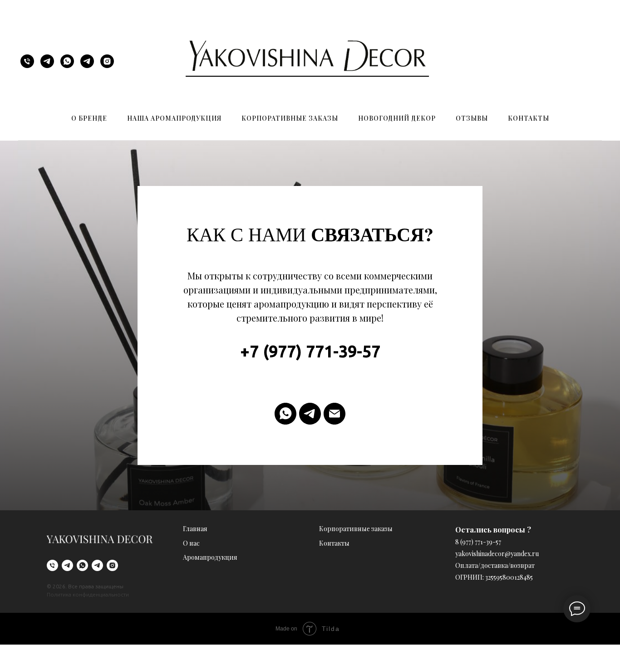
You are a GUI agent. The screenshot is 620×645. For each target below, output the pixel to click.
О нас (191, 543)
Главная (195, 528)
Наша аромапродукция (174, 118)
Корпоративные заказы (289, 118)
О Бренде (89, 118)
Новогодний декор (397, 118)
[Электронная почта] (334, 414)
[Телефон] (27, 61)
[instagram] (107, 61)
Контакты (528, 118)
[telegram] (47, 61)
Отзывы (472, 118)
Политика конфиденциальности (88, 594)
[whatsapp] (67, 61)
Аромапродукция (210, 557)
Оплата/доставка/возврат (495, 565)
